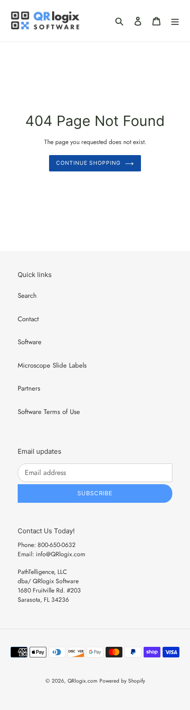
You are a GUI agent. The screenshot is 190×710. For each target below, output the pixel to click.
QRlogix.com (82, 681)
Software (30, 342)
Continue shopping (88, 162)
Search (27, 295)
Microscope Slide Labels (52, 365)
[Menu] (175, 20)
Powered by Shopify (122, 681)
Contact (28, 319)
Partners (29, 388)
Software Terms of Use (49, 412)
